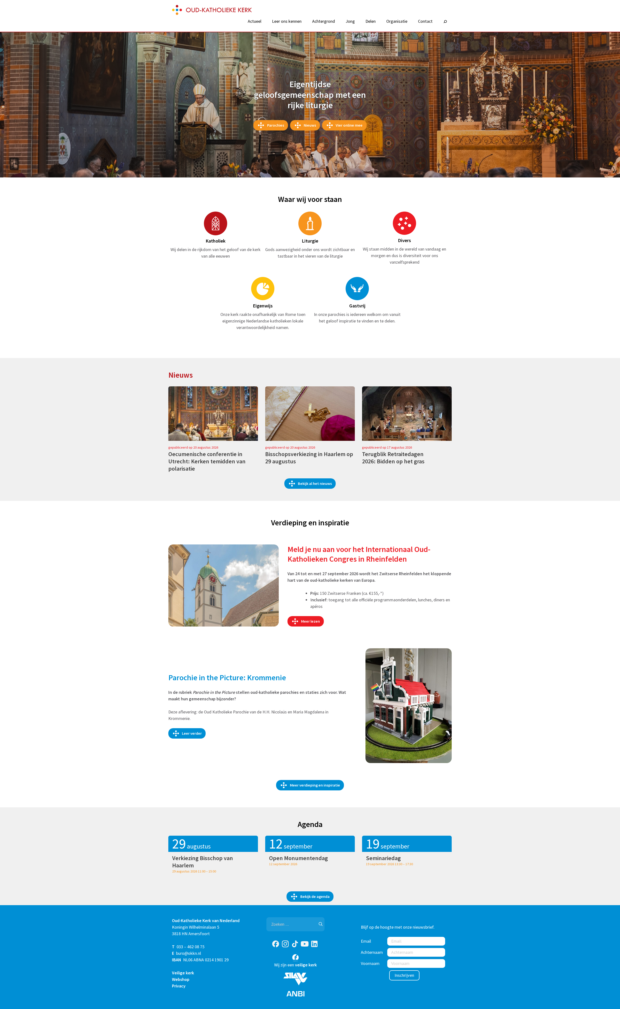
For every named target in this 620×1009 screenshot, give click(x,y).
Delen (370, 21)
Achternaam (372, 952)
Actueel (254, 21)
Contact (425, 21)
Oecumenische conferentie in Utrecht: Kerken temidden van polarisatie (207, 461)
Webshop (180, 979)
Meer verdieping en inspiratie (315, 785)
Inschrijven (404, 975)
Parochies (275, 125)
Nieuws (310, 125)
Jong (350, 21)
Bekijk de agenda (315, 896)
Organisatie (396, 21)
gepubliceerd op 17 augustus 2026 (387, 447)
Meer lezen (310, 621)
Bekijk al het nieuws (315, 483)
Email (366, 941)
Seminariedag (383, 858)
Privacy (179, 986)
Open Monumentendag (298, 858)
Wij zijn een (295, 965)
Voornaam (370, 963)
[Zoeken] (445, 22)
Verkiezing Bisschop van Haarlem (202, 861)
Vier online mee (349, 125)
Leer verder (192, 733)
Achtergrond (323, 21)
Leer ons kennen (287, 21)
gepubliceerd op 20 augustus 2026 (193, 447)
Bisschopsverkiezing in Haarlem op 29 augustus (309, 457)
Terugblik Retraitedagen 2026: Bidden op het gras (393, 457)
